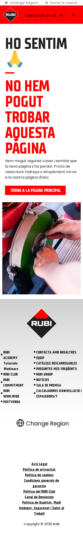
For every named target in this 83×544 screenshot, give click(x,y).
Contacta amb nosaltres (56, 352)
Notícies (42, 380)
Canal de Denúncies (39, 497)
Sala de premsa (48, 385)
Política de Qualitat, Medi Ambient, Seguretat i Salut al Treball (41, 508)
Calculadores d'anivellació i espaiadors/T (59, 393)
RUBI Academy (10, 355)
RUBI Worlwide (11, 393)
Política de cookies (39, 475)
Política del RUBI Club (39, 491)
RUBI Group (44, 374)
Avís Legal (39, 464)
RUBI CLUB (10, 374)
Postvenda (11, 402)
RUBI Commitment (13, 382)
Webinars (11, 369)
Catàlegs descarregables (56, 363)
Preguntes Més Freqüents (56, 369)
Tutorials (11, 363)
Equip (40, 358)
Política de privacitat (39, 469)
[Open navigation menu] (73, 15)
